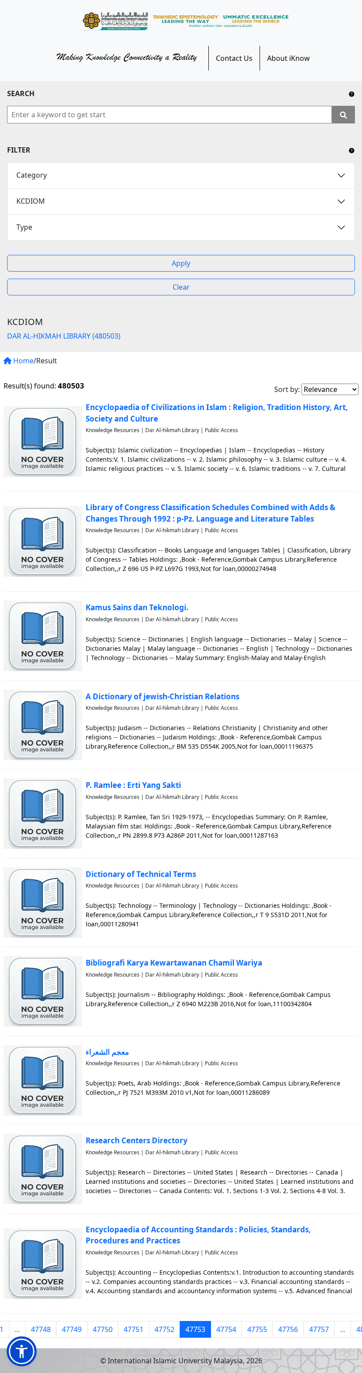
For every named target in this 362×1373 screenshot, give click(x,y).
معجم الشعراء (107, 1052)
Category (31, 175)
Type (24, 227)
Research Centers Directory (137, 1140)
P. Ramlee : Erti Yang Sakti (133, 785)
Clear (181, 287)
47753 (195, 1329)
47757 (319, 1329)
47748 (41, 1329)
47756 (288, 1329)
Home (22, 361)
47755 (257, 1329)
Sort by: (287, 389)
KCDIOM (30, 201)
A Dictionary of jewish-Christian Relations (162, 696)
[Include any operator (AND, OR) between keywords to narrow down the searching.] (351, 93)
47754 (226, 1329)
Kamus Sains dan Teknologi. (137, 607)
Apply (181, 263)
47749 (72, 1329)
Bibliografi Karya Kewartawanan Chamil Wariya (174, 963)
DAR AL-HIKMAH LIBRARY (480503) (64, 336)
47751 (133, 1329)
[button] (21, 1351)
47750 (103, 1329)
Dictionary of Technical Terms (141, 874)
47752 (164, 1329)
